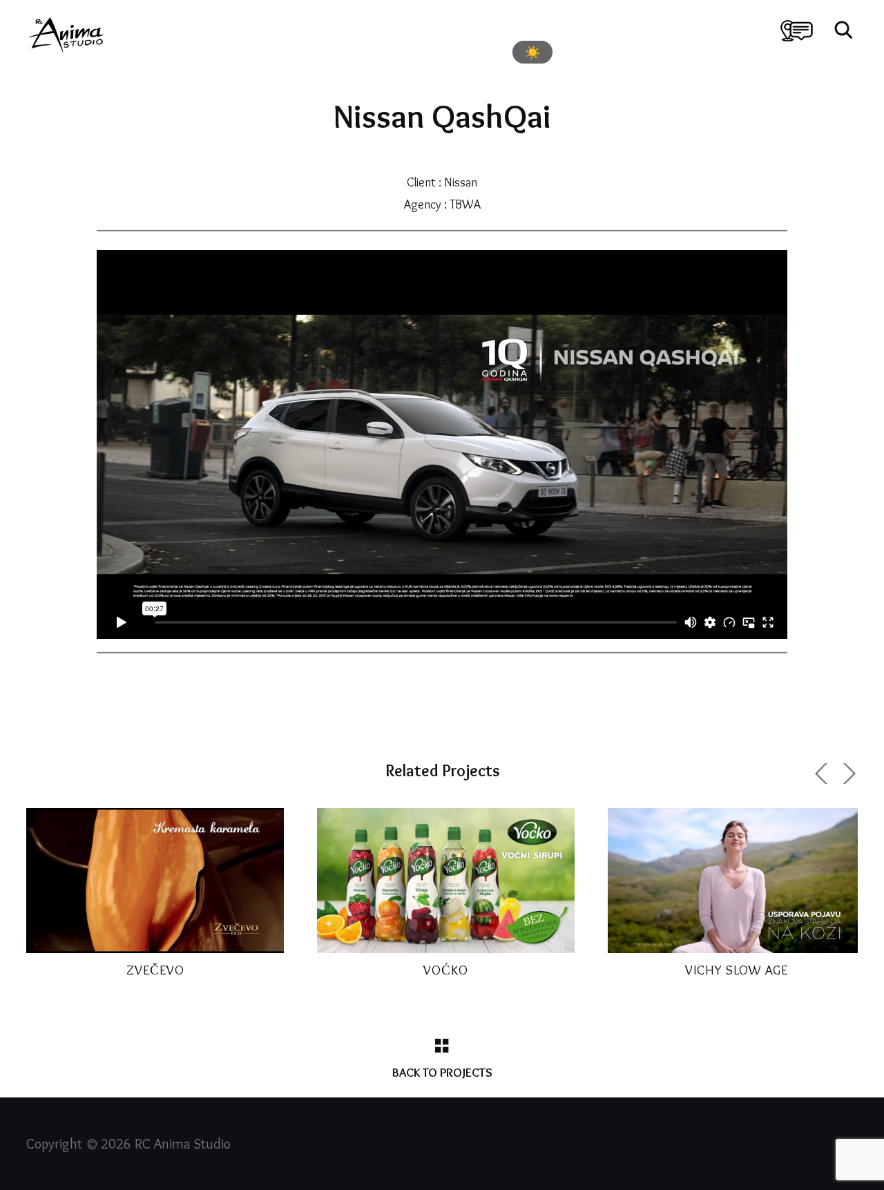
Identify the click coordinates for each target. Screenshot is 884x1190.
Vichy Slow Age (736, 970)
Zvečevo (155, 970)
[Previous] (823, 773)
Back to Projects (442, 1072)
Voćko (445, 970)
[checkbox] (532, 52)
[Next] (847, 773)
